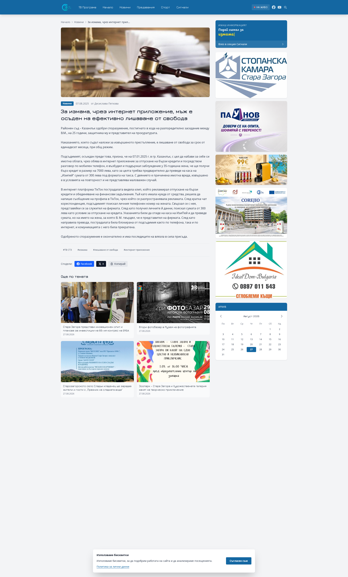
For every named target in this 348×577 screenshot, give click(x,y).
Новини (125, 7)
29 (270, 349)
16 (279, 339)
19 (242, 344)
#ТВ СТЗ (67, 249)
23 (279, 344)
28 (260, 349)
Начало (108, 7)
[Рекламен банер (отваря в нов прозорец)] (251, 75)
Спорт (165, 7)
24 (223, 349)
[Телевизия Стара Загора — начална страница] (66, 7)
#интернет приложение (137, 249)
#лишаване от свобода (105, 249)
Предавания (146, 7)
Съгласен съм (239, 561)
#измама (82, 249)
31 (223, 354)
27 (251, 349)
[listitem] (261, 7)
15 (270, 339)
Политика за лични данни (113, 566)
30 (279, 349)
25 (232, 349)
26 (242, 349)
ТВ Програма (87, 7)
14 (260, 339)
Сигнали (182, 7)
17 (223, 344)
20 (251, 344)
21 (260, 344)
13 (251, 339)
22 (270, 344)
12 (242, 339)
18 (232, 344)
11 (232, 339)
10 (223, 339)
